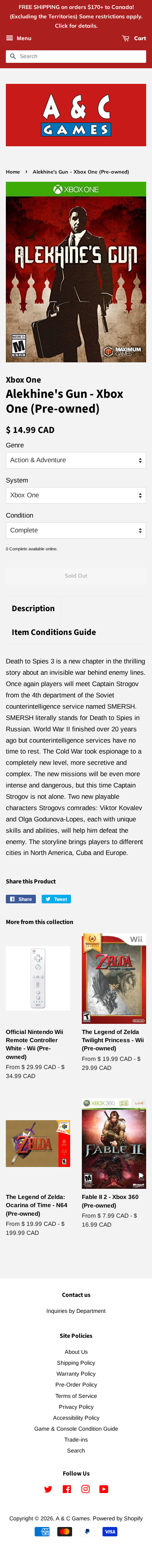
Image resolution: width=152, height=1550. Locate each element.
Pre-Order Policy (76, 1385)
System (17, 480)
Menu (23, 38)
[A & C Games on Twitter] (48, 1491)
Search (76, 1450)
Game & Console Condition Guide (76, 1429)
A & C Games (73, 1518)
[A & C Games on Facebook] (66, 1491)
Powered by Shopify (118, 1518)
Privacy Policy (76, 1407)
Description (33, 609)
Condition (19, 515)
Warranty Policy (76, 1374)
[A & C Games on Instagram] (85, 1491)
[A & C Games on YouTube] (103, 1491)
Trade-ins (76, 1439)
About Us (76, 1352)
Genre (15, 445)
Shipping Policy (76, 1363)
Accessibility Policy (76, 1418)
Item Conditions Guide (54, 632)
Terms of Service (76, 1396)
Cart (139, 38)
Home (13, 171)
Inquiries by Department (76, 1311)
